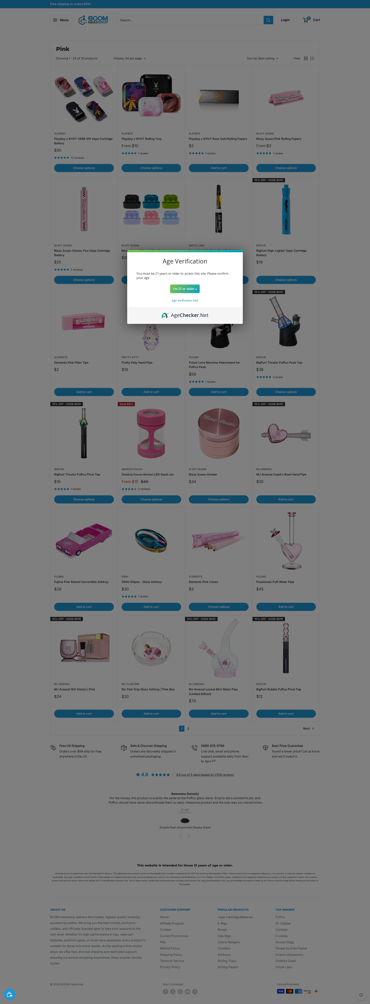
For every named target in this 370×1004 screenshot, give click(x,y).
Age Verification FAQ (185, 300)
